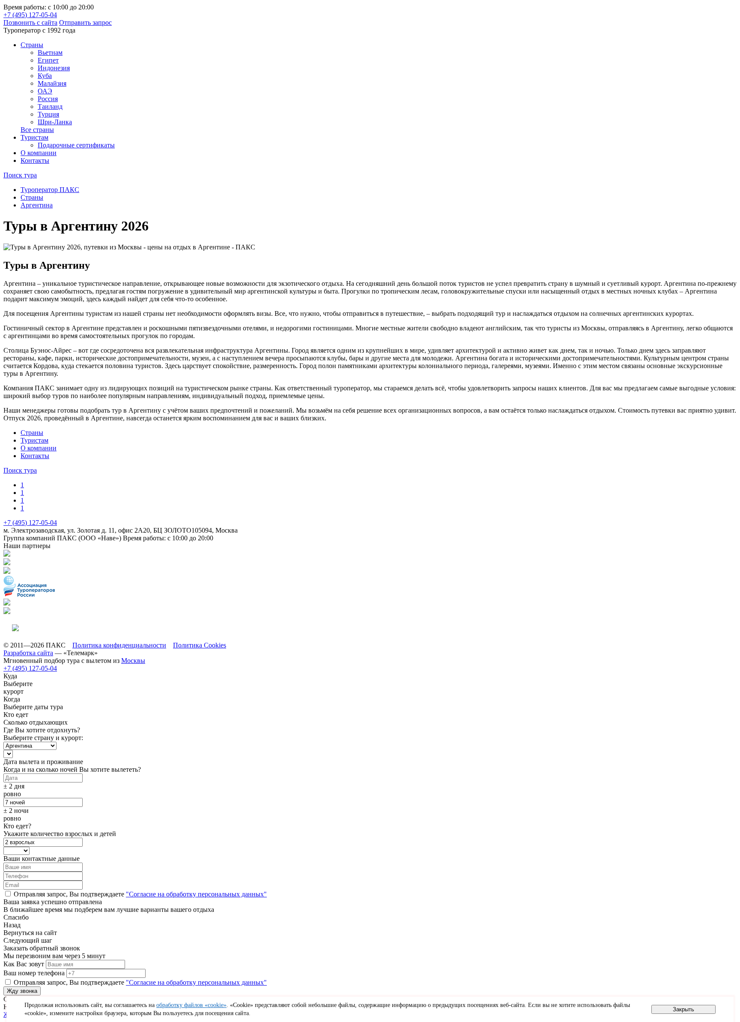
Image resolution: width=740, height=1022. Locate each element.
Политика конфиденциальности (119, 645)
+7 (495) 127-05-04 (30, 14)
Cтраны (32, 44)
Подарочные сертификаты (76, 145)
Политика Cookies (199, 645)
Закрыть (683, 1009)
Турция (48, 114)
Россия (48, 98)
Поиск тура (20, 175)
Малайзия (52, 83)
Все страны (37, 129)
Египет (48, 60)
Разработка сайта (28, 652)
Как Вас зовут (23, 964)
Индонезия (54, 68)
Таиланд (50, 106)
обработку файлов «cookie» (191, 1005)
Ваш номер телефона (34, 973)
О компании (39, 152)
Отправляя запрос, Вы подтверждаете (139, 894)
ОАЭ (45, 91)
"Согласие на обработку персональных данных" (196, 894)
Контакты (35, 160)
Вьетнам (50, 52)
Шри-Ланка (55, 122)
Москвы (133, 660)
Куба (45, 75)
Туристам (34, 137)
